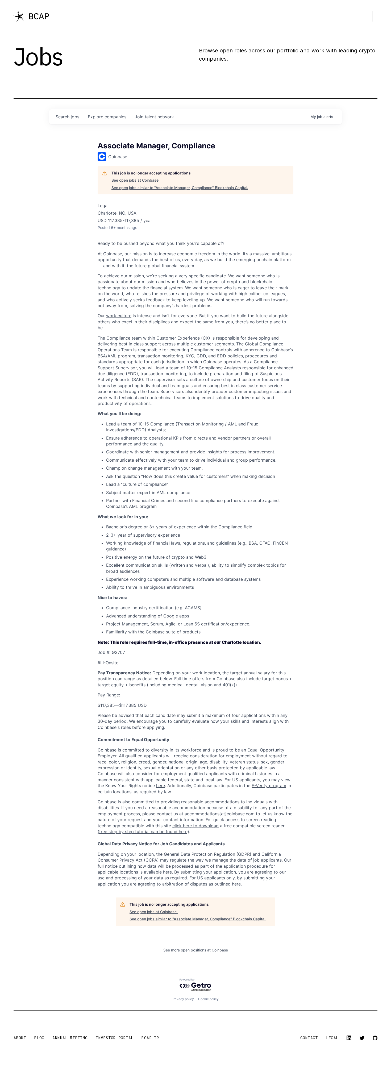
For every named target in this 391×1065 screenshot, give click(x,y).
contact (309, 1037)
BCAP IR (150, 1037)
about (20, 1037)
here (167, 872)
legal (332, 1037)
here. (237, 884)
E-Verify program (269, 785)
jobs (67, 116)
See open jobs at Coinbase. (135, 180)
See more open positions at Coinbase (195, 950)
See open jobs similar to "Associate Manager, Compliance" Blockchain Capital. (179, 187)
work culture (118, 315)
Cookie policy (208, 999)
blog (39, 1037)
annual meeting (70, 1037)
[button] (372, 16)
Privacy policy (183, 999)
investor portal (114, 1037)
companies (107, 116)
